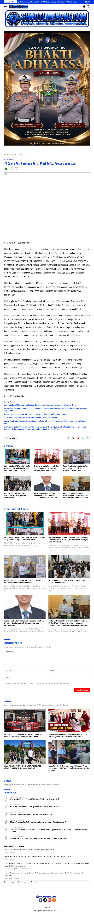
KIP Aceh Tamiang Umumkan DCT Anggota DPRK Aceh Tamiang (31, 814)
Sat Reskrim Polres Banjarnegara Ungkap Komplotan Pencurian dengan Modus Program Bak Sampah (22, 735)
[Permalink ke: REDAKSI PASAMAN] (6, 168)
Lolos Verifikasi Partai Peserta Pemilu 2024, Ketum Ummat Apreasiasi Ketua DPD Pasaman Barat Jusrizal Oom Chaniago (48, 831)
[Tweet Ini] (73, 438)
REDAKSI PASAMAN (14, 168)
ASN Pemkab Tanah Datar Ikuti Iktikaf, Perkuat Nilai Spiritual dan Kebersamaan (32, 418)
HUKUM (47, 907)
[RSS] (54, 900)
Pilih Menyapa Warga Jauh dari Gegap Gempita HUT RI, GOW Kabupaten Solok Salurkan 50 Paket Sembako (67, 735)
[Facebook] (40, 900)
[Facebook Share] (68, 438)
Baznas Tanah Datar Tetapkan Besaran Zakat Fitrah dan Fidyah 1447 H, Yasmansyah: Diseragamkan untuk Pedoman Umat (45, 422)
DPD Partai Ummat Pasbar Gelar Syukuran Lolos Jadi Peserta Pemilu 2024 (35, 807)
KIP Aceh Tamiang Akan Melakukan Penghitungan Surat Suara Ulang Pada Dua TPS (38, 822)
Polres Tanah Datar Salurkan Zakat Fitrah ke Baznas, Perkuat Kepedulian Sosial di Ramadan (36, 414)
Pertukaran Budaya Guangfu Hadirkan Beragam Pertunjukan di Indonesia (29, 849)
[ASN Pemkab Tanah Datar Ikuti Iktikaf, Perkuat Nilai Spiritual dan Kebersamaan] (17, 483)
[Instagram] (50, 900)
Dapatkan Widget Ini (31, 882)
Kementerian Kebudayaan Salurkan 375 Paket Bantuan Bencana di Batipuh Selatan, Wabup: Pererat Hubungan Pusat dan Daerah (45, 409)
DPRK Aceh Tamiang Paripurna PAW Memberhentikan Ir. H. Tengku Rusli (34, 799)
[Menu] (6, 6)
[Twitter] (45, 900)
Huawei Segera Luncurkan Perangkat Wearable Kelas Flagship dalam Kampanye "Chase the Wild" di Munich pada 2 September (44, 874)
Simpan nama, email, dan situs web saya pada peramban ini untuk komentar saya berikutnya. (38, 684)
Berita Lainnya (9, 882)
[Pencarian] (88, 7)
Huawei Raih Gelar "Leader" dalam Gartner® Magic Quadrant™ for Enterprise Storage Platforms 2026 (39, 856)
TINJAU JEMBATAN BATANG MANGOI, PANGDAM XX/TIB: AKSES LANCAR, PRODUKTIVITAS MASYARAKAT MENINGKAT (22, 767)
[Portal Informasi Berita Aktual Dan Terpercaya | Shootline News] (18, 6)
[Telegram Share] (83, 438)
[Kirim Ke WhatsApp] (88, 438)
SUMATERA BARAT (9, 160)
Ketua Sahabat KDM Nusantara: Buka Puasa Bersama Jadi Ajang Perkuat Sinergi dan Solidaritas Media (40, 405)
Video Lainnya (19, 882)
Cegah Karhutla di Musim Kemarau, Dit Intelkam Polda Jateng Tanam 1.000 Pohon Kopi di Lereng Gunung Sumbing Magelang (68, 768)
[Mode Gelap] (84, 7)
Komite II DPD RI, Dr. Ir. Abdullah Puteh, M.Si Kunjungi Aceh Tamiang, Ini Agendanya (39, 838)
